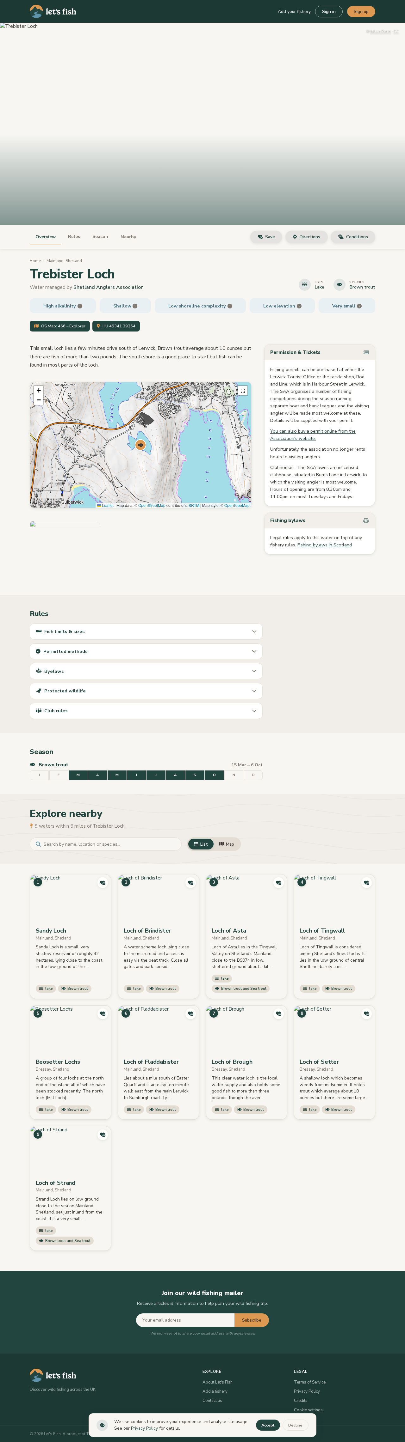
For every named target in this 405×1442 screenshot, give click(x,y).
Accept (267, 1425)
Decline (295, 1425)
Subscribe (251, 1320)
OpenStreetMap (151, 505)
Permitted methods (65, 651)
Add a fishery (214, 1391)
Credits (301, 1400)
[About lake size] (359, 306)
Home (35, 261)
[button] (140, 445)
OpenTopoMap (237, 505)
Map (230, 844)
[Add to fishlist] (102, 882)
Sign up (361, 12)
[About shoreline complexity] (229, 306)
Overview (45, 237)
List (204, 844)
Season (100, 237)
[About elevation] (299, 306)
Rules (74, 237)
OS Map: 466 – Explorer (63, 326)
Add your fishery (294, 12)
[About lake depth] (135, 306)
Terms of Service (310, 1382)
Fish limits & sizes (64, 631)
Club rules (56, 711)
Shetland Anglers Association (108, 287)
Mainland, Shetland (64, 261)
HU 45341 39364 (119, 326)
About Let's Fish (217, 1382)
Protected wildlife (65, 691)
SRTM (194, 505)
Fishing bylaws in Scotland (324, 545)
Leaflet (107, 505)
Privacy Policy (307, 1391)
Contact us (212, 1400)
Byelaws (54, 671)
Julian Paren (380, 31)
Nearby (128, 237)
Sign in (329, 12)
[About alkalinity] (80, 306)
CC (396, 31)
